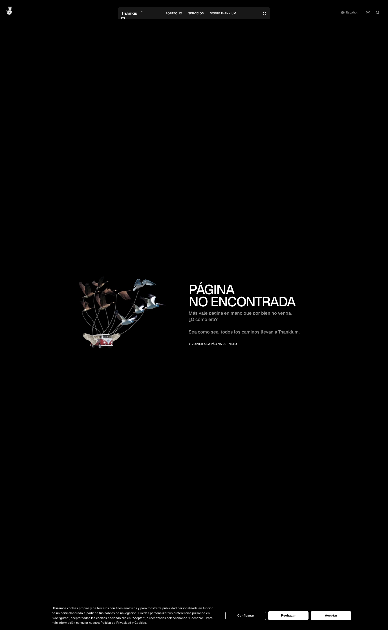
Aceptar (331, 615)
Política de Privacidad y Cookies (123, 622)
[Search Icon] (377, 12)
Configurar (245, 615)
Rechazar (288, 615)
